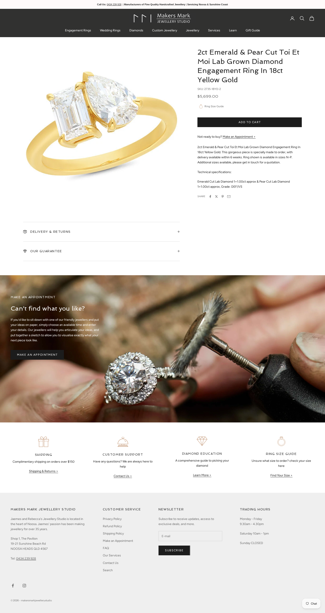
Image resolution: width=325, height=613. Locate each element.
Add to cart (250, 122)
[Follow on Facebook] (13, 585)
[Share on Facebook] (210, 196)
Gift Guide (253, 30)
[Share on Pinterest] (222, 196)
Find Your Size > (281, 475)
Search (108, 570)
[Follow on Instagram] (24, 585)
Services (214, 30)
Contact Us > (123, 476)
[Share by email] (229, 196)
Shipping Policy (113, 533)
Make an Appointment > (239, 137)
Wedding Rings (110, 30)
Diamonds (136, 30)
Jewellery (192, 30)
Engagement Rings (78, 30)
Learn (233, 30)
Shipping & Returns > (43, 471)
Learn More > (202, 475)
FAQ (106, 548)
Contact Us (111, 563)
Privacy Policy (112, 519)
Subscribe (174, 550)
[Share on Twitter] (216, 196)
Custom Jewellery (164, 30)
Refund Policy (112, 526)
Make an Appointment (37, 354)
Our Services (112, 555)
